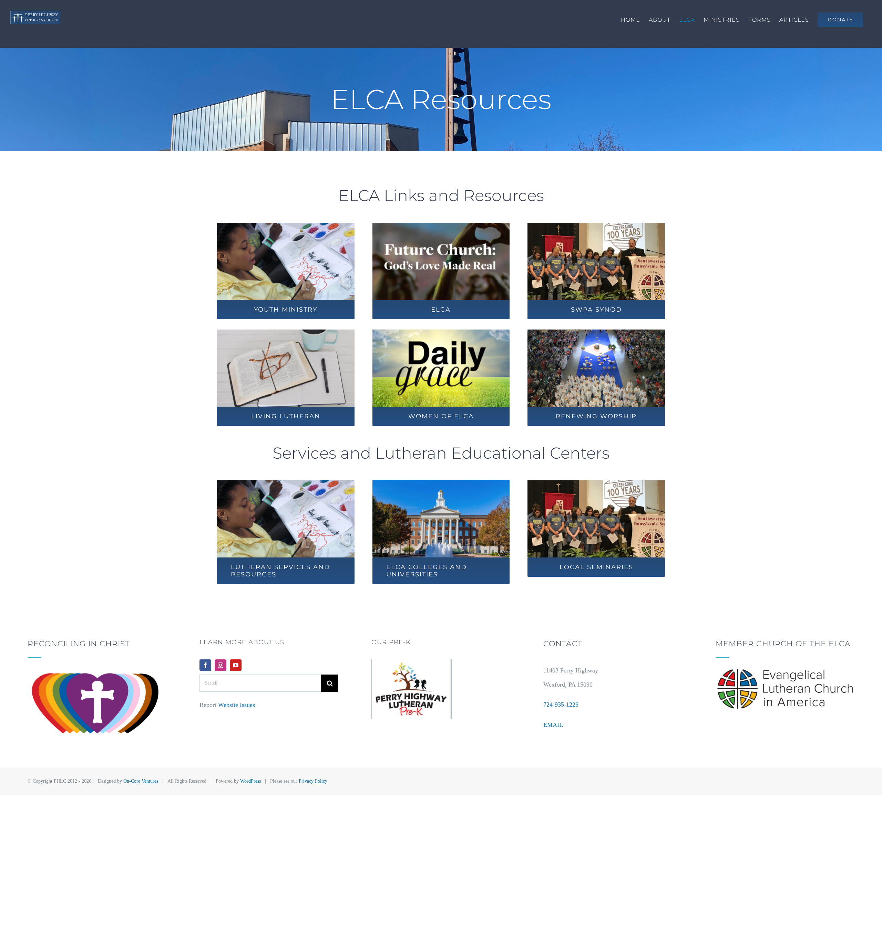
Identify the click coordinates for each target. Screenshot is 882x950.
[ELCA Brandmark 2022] (785, 671)
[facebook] (205, 665)
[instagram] (220, 665)
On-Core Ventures (140, 781)
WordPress (250, 781)
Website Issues (236, 704)
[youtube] (236, 665)
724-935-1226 (560, 704)
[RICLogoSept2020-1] (97, 671)
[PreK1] (411, 662)
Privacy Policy (313, 781)
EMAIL (553, 724)
